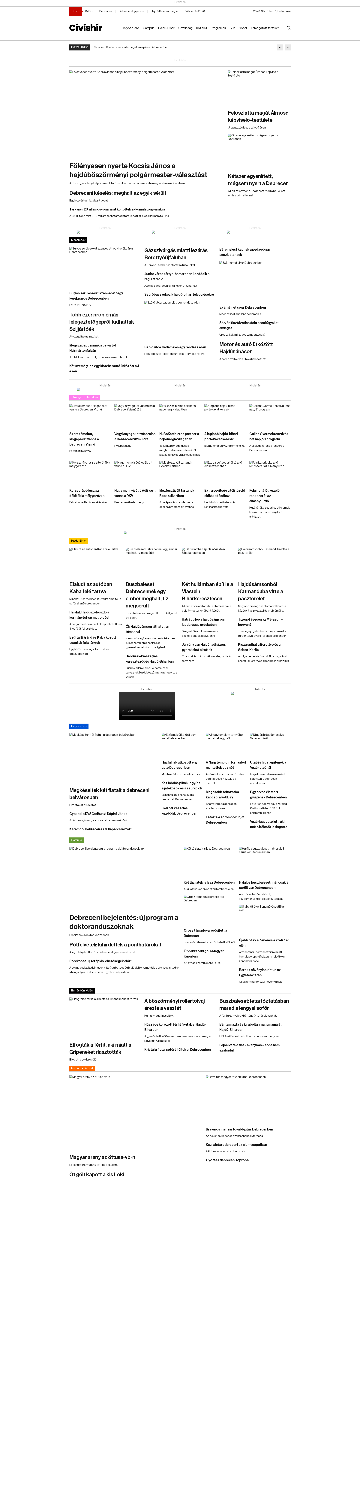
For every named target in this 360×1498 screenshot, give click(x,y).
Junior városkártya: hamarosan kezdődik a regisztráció (176, 276)
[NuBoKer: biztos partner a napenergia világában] (180, 416)
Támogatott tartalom (265, 28)
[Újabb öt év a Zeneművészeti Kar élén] (265, 919)
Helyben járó (130, 28)
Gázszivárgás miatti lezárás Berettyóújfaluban (176, 254)
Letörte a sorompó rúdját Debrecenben (225, 820)
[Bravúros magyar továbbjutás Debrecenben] (248, 1099)
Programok (218, 28)
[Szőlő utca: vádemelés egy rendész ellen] (180, 321)
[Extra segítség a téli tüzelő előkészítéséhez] (225, 472)
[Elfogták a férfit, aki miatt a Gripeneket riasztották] (105, 1017)
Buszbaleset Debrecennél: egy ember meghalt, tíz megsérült (147, 595)
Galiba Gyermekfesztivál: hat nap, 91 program (268, 436)
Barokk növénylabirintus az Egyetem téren (260, 972)
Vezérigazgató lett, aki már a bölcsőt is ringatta (268, 824)
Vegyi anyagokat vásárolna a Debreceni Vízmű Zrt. (134, 436)
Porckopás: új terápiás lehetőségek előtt (100, 961)
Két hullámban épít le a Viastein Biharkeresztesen (207, 591)
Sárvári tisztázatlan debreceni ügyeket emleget (249, 325)
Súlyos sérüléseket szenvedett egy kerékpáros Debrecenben (130, 47)
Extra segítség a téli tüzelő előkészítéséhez (224, 493)
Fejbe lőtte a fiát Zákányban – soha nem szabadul (249, 1047)
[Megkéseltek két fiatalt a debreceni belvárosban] (113, 758)
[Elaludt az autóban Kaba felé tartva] (95, 562)
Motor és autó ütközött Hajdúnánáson (246, 348)
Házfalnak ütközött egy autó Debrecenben (179, 765)
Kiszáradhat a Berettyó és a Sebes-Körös (259, 647)
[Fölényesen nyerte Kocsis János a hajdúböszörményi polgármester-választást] (146, 114)
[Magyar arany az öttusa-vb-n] (135, 1112)
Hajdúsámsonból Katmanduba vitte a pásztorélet (260, 591)
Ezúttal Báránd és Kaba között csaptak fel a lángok (92, 640)
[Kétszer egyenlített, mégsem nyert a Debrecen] (259, 151)
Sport (243, 28)
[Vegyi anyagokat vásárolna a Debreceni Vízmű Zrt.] (135, 416)
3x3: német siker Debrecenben (242, 307)
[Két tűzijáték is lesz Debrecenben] (209, 861)
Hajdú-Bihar (166, 28)
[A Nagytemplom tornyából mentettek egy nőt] (226, 744)
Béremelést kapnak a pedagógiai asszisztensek (244, 252)
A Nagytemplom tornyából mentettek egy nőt (226, 765)
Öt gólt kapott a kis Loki (96, 1174)
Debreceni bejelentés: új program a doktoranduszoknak (123, 922)
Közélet (201, 28)
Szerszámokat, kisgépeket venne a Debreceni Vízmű (84, 439)
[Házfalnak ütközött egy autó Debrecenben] (182, 744)
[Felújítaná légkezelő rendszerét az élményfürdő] (270, 472)
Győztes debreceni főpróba (227, 1160)
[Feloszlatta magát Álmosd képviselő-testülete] (259, 88)
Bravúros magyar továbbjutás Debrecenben (239, 1129)
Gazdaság (185, 28)
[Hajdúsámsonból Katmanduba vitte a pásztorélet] (264, 562)
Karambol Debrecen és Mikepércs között (100, 829)
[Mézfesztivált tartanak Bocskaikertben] (180, 472)
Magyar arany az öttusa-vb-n (102, 1157)
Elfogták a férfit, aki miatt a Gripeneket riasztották (100, 1048)
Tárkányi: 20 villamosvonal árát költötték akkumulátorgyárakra (117, 209)
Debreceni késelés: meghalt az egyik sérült (117, 193)
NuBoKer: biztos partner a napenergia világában (179, 436)
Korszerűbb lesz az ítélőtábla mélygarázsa (86, 493)
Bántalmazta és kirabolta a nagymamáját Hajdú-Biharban (250, 1027)
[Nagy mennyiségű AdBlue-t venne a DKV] (135, 472)
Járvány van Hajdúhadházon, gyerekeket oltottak (204, 647)
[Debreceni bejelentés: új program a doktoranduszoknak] (124, 878)
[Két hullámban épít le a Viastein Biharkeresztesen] (208, 562)
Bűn (232, 28)
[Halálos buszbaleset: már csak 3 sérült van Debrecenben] (265, 861)
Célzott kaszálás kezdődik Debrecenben (179, 810)
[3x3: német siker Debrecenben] (255, 281)
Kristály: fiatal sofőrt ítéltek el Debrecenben (177, 1049)
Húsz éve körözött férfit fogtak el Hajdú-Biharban (175, 1027)
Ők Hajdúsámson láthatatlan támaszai (147, 629)
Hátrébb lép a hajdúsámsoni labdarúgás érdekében (203, 622)
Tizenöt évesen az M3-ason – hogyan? (260, 622)
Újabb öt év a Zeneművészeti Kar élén (264, 943)
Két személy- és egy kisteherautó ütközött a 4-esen (105, 368)
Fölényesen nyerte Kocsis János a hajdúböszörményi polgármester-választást (138, 170)
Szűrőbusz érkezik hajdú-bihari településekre (179, 294)
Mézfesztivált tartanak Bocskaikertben (176, 493)
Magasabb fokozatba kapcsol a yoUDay (222, 794)
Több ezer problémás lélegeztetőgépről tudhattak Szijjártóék (101, 322)
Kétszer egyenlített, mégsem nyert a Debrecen (258, 180)
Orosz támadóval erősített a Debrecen (205, 933)
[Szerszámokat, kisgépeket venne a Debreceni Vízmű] (90, 416)
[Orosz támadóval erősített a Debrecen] (209, 909)
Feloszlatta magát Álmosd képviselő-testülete (258, 116)
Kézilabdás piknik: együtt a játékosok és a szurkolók (182, 785)
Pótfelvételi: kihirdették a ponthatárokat (115, 944)
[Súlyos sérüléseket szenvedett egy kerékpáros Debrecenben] (105, 267)
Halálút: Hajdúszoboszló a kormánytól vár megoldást (89, 615)
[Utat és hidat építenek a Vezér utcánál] (270, 744)
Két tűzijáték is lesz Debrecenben (209, 882)
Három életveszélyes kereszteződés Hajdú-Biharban (150, 659)
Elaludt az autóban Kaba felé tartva (90, 588)
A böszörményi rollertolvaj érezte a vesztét (174, 1004)
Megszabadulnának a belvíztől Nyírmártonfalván (92, 348)
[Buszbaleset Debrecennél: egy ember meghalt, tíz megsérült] (152, 562)
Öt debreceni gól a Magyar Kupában (204, 953)
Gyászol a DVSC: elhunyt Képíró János (98, 814)
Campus (148, 28)
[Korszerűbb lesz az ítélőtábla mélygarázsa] (90, 472)
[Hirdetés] (105, 232)
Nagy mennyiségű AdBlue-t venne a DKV (135, 493)
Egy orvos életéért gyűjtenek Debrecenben (268, 794)
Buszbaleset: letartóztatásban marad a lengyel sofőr (254, 1004)
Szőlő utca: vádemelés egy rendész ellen (175, 347)
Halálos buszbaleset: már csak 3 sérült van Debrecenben (263, 885)
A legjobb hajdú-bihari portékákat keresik (221, 436)
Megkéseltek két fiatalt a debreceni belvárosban (109, 794)
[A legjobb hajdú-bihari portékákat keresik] (225, 416)
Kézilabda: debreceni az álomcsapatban (236, 1144)
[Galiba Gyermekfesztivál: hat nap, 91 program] (270, 416)
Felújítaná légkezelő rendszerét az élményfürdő (264, 496)
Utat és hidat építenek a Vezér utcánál (268, 765)
